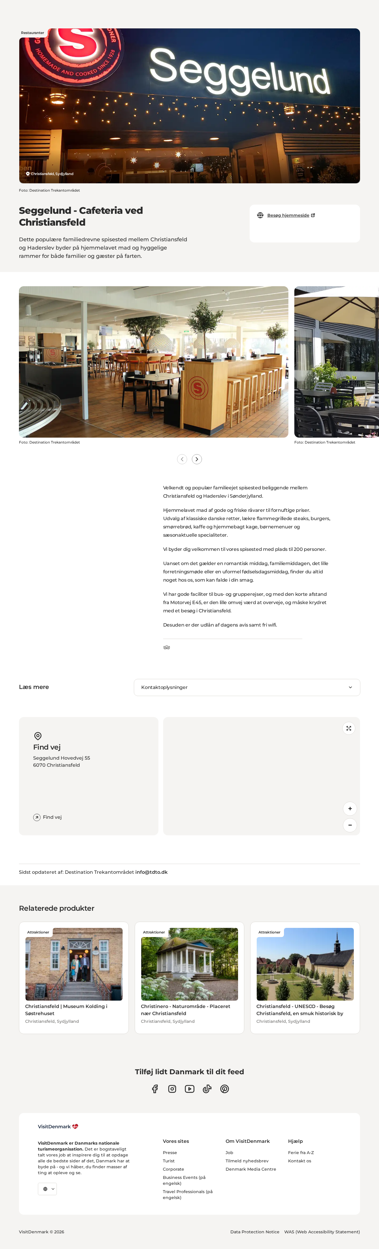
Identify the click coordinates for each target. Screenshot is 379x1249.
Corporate (173, 1169)
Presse (170, 1152)
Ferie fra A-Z (301, 1152)
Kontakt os (299, 1161)
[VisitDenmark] (58, 1127)
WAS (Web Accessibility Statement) (322, 1232)
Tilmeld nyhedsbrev (247, 1161)
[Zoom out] (350, 825)
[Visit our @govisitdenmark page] (207, 1089)
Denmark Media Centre (251, 1169)
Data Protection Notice (255, 1232)
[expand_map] (348, 728)
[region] (261, 776)
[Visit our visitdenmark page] (189, 1089)
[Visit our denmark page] (155, 1089)
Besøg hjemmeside (288, 215)
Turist (169, 1161)
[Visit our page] (172, 1089)
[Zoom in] (350, 809)
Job (229, 1152)
